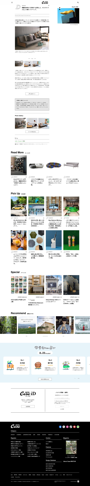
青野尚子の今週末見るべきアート (17, 443)
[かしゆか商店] (65, 325)
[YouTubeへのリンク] (74, 427)
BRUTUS (15, 474)
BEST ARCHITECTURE (50, 464)
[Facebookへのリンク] (60, 427)
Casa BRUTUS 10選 (50, 452)
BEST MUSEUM (49, 468)
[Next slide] (63, 336)
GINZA (30, 474)
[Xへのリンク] (64, 427)
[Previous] (29, 58)
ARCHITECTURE (27, 434)
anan (12, 474)
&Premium (38, 474)
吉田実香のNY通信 (14, 448)
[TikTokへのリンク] (71, 427)
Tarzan (43, 474)
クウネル (56, 474)
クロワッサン (25, 474)
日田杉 (23, 141)
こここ (61, 474)
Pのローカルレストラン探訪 (33, 452)
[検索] (78, 2)
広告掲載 (12, 477)
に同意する (61, 401)
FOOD (38, 434)
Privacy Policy (17, 477)
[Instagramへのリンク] (67, 427)
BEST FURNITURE (49, 466)
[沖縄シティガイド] (46, 325)
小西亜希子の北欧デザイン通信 (16, 452)
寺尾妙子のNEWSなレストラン (17, 445)
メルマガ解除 (62, 408)
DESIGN (13, 434)
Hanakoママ (52, 474)
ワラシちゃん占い (49, 457)
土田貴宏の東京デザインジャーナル (34, 443)
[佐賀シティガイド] (27, 325)
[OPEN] (12, 2)
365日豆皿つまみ (49, 450)
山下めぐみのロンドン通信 (16, 450)
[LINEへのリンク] (78, 427)
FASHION (19, 434)
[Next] (34, 58)
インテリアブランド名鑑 (15, 456)
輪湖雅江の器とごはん (32, 441)
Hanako (33, 474)
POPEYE (20, 474)
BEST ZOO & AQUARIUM (51, 470)
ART (34, 434)
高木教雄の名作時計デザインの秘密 (17, 454)
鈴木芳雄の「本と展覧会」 (33, 445)
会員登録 (28, 406)
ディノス (20, 141)
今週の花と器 (48, 454)
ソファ (16, 141)
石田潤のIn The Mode (32, 450)
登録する (62, 406)
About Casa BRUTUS (69, 461)
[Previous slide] (27, 336)
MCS (64, 474)
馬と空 (47, 443)
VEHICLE (50, 434)
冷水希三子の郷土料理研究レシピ (34, 456)
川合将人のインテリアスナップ (33, 448)
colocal (47, 474)
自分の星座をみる (45, 379)
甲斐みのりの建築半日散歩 (16, 441)
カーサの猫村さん (49, 441)
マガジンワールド (69, 474)
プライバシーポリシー (59, 401)
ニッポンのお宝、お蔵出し (33, 454)
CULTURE (56, 434)
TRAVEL (44, 434)
